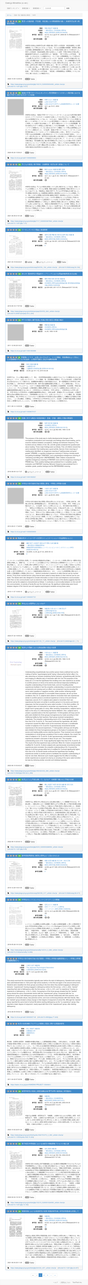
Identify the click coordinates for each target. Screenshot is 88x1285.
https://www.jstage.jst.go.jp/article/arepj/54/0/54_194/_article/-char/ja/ (34, 267)
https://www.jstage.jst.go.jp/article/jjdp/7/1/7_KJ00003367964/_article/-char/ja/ (37, 221)
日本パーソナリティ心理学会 (54, 907)
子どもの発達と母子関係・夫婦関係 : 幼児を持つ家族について (45, 164)
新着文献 (25, 8)
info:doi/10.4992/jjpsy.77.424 (47, 1017)
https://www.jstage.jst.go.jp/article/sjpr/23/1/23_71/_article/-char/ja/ (33, 641)
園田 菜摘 (61, 169)
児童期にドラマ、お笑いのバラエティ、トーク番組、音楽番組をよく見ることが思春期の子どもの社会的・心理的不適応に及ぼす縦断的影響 (43, 358)
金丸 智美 (48, 1148)
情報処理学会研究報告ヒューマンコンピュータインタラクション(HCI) (50, 547)
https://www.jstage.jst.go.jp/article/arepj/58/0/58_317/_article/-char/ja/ (34, 893)
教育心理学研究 (50, 427)
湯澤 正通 (48, 235)
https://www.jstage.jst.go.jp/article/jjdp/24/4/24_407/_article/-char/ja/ (33, 1268)
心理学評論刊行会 (51, 611)
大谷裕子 (36, 543)
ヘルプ (55, 1282)
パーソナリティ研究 (51, 909)
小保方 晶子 (49, 488)
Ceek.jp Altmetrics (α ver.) (16, 2)
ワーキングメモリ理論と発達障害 (34, 229)
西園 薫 (47, 325)
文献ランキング (12, 8)
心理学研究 (30, 970)
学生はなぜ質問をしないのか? (33, 603)
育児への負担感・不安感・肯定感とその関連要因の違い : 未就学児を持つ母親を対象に (43, 22)
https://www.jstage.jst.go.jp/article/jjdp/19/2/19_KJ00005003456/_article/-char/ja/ (38, 84)
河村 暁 (59, 235)
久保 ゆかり (54, 608)
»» (55, 1275)
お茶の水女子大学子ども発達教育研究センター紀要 (62, 104)
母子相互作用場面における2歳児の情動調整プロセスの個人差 (45, 1143)
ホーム (9, 15)
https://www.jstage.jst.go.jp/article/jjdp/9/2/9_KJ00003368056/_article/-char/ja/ (37, 847)
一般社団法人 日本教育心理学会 (55, 237)
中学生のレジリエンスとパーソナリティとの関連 (40, 899)
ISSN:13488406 (64, 909)
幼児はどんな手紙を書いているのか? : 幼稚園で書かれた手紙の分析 (48, 779)
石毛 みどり (49, 904)
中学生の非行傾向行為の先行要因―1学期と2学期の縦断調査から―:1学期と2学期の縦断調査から (43, 959)
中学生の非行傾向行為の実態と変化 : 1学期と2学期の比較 (44, 483)
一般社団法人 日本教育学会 (54, 1098)
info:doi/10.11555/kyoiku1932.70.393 (20, 1137)
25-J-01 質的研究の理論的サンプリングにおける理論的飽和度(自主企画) (49, 273)
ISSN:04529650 (61, 239)
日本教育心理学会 (51, 327)
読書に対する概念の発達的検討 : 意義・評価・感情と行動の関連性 (47, 418)
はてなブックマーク (45, 262)
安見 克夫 (70, 784)
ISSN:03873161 (58, 1100)
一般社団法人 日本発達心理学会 (55, 30)
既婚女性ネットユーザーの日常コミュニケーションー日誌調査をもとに (45, 538)
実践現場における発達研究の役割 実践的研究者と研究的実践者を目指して (50, 1211)
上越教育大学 (30, 366)
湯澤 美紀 (65, 235)
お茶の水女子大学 (51, 102)
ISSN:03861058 (58, 613)
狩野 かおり (49, 100)
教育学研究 (48, 1100)
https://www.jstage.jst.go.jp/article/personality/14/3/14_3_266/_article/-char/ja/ (37, 950)
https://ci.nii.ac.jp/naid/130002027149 (23, 1017)
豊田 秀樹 (48, 279)
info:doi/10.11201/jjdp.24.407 (68, 1268)
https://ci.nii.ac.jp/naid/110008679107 (23, 412)
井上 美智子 (30, 1028)
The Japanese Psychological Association (40, 967)
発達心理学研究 (50, 32)
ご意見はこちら (65, 1282)
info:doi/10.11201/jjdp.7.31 (17, 223)
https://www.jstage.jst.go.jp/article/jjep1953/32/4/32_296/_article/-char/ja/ (35, 771)
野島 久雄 (50, 543)
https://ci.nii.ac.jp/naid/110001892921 (23, 477)
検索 (67, 8)
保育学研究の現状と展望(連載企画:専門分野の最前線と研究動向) (46, 1091)
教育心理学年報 (50, 239)
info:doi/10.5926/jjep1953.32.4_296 (20, 773)
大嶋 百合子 (62, 608)
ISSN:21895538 (54, 285)
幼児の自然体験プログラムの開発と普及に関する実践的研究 (41, 1023)
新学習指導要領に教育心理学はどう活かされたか (40, 855)
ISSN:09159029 (61, 32)
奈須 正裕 (67, 860)
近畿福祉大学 (30, 1031)
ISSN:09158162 (47, 368)
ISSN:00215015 (61, 427)
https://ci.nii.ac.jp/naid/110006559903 (23, 158)
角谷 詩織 (29, 364)
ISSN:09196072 (32, 549)
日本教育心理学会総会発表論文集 (56, 329)
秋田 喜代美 (55, 279)
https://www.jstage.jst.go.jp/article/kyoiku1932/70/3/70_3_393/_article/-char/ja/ (37, 1135)
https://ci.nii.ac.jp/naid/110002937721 (23, 597)
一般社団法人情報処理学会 (35, 545)
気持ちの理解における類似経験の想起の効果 (39, 647)
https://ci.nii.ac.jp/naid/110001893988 (23, 351)
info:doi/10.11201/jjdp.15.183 (18, 1205)
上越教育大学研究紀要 (33, 368)
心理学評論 (48, 613)
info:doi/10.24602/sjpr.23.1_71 (68, 641)
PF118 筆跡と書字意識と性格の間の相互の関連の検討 (42, 320)
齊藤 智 (54, 235)
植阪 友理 (48, 860)
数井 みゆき (49, 169)
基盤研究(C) (30, 1033)
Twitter (30, 79)
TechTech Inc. (77, 1282)
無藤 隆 (55, 28)
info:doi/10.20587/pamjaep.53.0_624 (20, 313)
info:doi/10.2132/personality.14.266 (20, 952)
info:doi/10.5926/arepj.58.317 (69, 893)
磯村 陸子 (29, 543)
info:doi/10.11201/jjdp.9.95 (17, 849)
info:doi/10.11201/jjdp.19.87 (17, 86)
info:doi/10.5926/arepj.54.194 (69, 267)
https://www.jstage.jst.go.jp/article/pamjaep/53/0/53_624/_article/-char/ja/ (35, 311)
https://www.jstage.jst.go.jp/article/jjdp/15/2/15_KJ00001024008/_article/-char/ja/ (38, 1202)
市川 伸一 (60, 860)
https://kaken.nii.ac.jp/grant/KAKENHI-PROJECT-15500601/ (31, 1085)
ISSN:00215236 (40, 970)
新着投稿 (36, 8)
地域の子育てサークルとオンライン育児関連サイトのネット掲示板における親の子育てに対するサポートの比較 (43, 94)
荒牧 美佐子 (49, 28)
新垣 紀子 (43, 543)
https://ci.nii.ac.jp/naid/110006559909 (23, 532)
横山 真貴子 (49, 784)
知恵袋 (29, 262)
